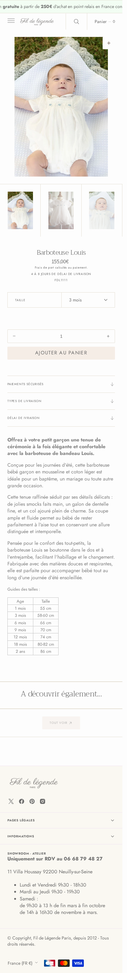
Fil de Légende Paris (52, 938)
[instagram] (42, 801)
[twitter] (11, 801)
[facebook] (21, 801)
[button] (10, 21)
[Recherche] (76, 22)
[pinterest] (32, 801)
